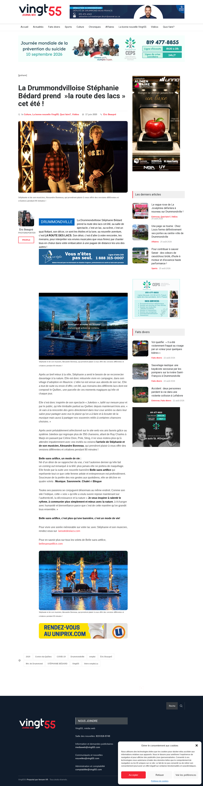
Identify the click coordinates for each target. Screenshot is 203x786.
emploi (92, 657)
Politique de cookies (159, 781)
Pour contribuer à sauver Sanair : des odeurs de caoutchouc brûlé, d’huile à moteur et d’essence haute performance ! (166, 256)
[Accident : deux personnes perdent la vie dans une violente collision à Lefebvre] (140, 395)
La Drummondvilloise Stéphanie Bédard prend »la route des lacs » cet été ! (71, 96)
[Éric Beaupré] (26, 218)
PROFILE (26, 240)
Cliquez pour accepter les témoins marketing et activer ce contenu (83, 326)
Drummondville (77, 657)
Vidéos (154, 26)
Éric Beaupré (109, 114)
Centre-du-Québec (43, 657)
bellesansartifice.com (51, 543)
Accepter (133, 775)
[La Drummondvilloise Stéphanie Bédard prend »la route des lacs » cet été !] (73, 157)
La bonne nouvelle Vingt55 (132, 26)
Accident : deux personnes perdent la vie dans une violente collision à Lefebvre (167, 392)
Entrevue (155, 217)
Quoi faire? (168, 26)
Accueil (24, 26)
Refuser (160, 775)
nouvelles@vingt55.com (87, 758)
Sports (68, 26)
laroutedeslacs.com (69, 531)
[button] (196, 745)
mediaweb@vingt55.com (87, 747)
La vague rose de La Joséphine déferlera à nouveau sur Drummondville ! (167, 208)
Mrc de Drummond (34, 664)
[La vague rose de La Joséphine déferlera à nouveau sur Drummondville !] (140, 211)
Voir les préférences (186, 775)
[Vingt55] (40, 13)
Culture (80, 26)
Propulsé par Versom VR (37, 780)
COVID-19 (61, 657)
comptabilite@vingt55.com (88, 769)
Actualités (38, 26)
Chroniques (95, 26)
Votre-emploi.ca (91, 664)
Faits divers (54, 26)
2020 (28, 657)
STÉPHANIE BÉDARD (57, 664)
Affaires (109, 26)
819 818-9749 (103, 736)
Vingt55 (75, 664)
